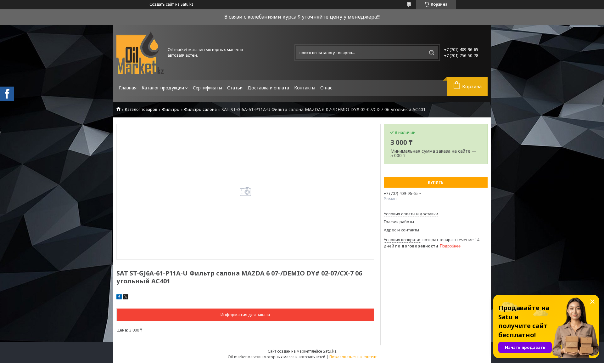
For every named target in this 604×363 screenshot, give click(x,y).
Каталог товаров (141, 109)
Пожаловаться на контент (353, 357)
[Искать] (431, 52)
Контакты (304, 88)
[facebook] (119, 298)
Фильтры (171, 109)
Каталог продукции (163, 88)
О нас (326, 88)
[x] (125, 298)
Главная (128, 88)
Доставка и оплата (268, 88)
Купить (436, 182)
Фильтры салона (200, 109)
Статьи (235, 88)
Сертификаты (207, 88)
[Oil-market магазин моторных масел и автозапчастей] (140, 52)
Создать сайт (161, 4)
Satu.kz (330, 351)
